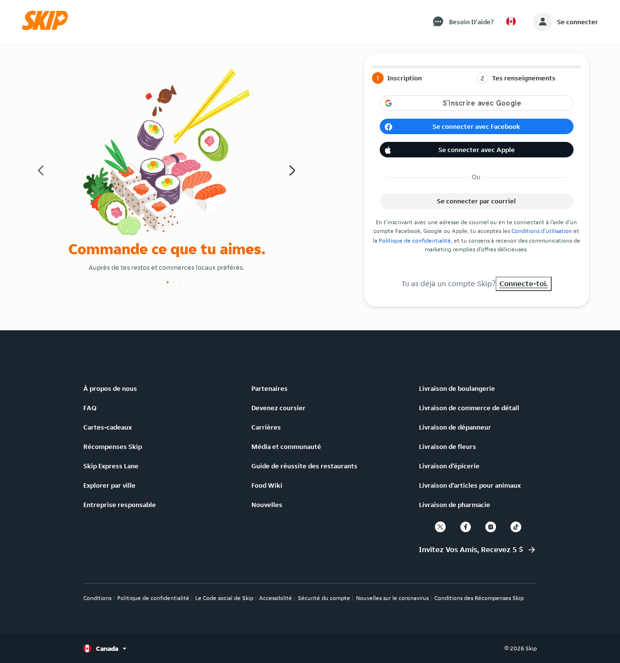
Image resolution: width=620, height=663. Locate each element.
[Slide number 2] (173, 282)
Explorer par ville (109, 485)
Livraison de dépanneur (455, 427)
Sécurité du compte (324, 597)
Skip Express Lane (111, 466)
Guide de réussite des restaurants (304, 466)
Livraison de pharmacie (454, 504)
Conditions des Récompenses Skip (479, 597)
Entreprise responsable (119, 504)
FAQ (89, 407)
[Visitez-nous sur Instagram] (490, 527)
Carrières (266, 427)
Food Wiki (266, 485)
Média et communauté (286, 446)
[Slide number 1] (168, 282)
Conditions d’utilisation (542, 230)
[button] (48, 27)
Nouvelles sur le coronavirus (392, 597)
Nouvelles (266, 504)
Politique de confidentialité (415, 240)
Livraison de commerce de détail (469, 407)
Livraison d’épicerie (449, 466)
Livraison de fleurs (447, 446)
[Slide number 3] (179, 282)
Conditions (97, 597)
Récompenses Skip (112, 446)
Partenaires (269, 388)
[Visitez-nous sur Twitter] (440, 527)
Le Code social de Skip (224, 597)
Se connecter (577, 21)
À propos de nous (110, 388)
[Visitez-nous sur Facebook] (465, 527)
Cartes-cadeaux (107, 427)
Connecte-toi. (523, 283)
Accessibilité (275, 597)
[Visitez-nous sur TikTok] (516, 527)
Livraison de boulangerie (457, 388)
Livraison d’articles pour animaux (470, 485)
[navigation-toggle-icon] (542, 21)
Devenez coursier (278, 407)
